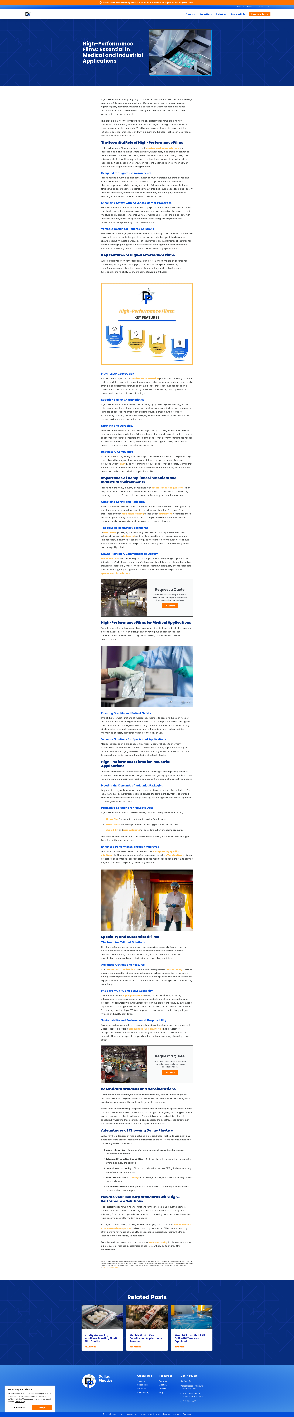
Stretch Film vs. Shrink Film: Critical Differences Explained (191, 1338)
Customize (19, 1407)
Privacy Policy (132, 1414)
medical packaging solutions (163, 148)
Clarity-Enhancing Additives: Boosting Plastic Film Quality (101, 1338)
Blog (268, 7)
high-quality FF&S (133, 995)
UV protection (174, 855)
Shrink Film (112, 819)
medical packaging (133, 513)
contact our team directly (111, 1267)
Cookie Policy (20, 1402)
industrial (129, 536)
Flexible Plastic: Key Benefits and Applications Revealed (146, 1338)
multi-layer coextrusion (145, 378)
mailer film (129, 969)
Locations (250, 7)
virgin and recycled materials (146, 1028)
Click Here (170, 605)
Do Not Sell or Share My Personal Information (173, 1414)
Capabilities (205, 14)
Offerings (134, 1177)
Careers (261, 7)
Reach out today (158, 1242)
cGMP (121, 463)
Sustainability (238, 14)
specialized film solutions (115, 573)
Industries (221, 14)
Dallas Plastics (109, 558)
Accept (42, 1407)
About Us (240, 7)
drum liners (165, 513)
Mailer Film (112, 830)
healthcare (109, 532)
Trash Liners (113, 824)
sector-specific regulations (168, 487)
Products (190, 14)
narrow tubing (131, 830)
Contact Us (186, 1381)
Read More (90, 1347)
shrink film (113, 969)
